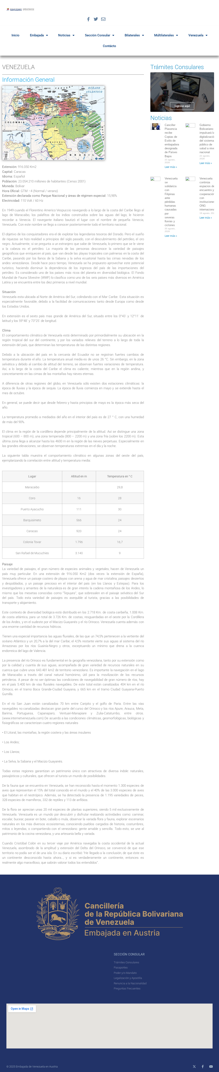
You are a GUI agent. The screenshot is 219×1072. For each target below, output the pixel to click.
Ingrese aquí (182, 106)
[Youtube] (211, 1066)
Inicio (15, 35)
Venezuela (195, 35)
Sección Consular (97, 35)
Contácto (109, 46)
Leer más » (171, 167)
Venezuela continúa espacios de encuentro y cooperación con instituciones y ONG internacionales (209, 194)
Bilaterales (132, 35)
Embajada (37, 35)
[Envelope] (103, 19)
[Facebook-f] (88, 19)
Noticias (64, 35)
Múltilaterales (164, 35)
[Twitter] (96, 19)
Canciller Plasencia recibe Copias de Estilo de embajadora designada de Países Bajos (172, 140)
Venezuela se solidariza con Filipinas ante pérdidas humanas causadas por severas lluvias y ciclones (171, 202)
